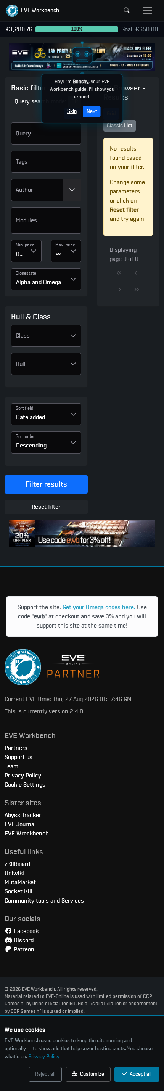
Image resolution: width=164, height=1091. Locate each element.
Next (92, 111)
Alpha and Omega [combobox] (38, 282)
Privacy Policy (43, 1056)
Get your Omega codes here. (99, 607)
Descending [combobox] (31, 446)
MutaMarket (20, 882)
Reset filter (46, 507)
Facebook (25, 931)
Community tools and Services (44, 901)
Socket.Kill (18, 891)
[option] (46, 223)
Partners (16, 748)
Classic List (119, 125)
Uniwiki (14, 873)
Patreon (23, 949)
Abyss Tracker (23, 815)
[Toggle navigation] (147, 10)
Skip (72, 111)
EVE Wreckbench (27, 833)
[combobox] (37, 190)
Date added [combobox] (30, 417)
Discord (23, 940)
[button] (32, 11)
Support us (18, 757)
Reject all (45, 1074)
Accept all (140, 1074)
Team (11, 766)
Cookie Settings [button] (25, 785)
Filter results (46, 484)
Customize (91, 1074)
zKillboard (17, 864)
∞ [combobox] (58, 254)
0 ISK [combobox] (21, 254)
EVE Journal (20, 824)
